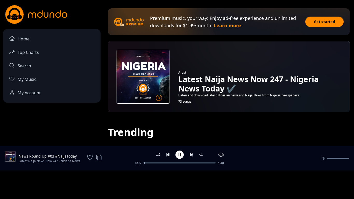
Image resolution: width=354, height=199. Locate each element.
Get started (324, 21)
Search (24, 66)
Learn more (227, 25)
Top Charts (28, 52)
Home (24, 39)
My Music (27, 79)
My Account (29, 93)
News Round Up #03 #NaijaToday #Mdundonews (48, 156)
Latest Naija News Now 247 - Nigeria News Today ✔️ (49, 161)
